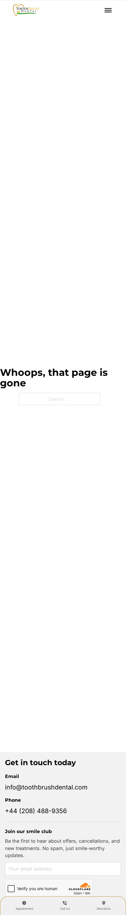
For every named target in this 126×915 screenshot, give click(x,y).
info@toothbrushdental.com (46, 787)
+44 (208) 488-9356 (36, 811)
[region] (63, 865)
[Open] (108, 10)
